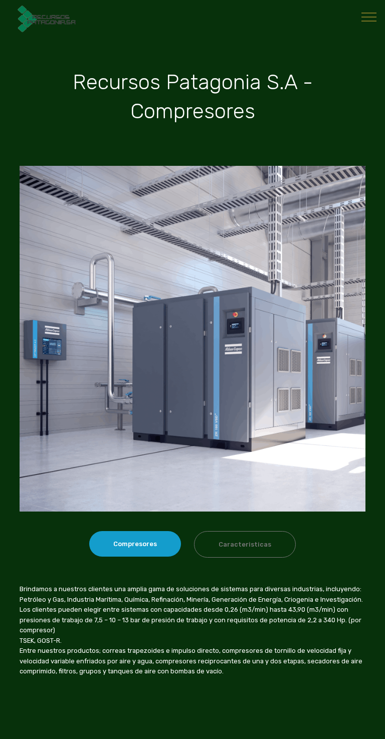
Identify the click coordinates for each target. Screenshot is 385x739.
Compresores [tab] (135, 544)
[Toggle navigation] (369, 16)
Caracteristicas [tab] (245, 544)
